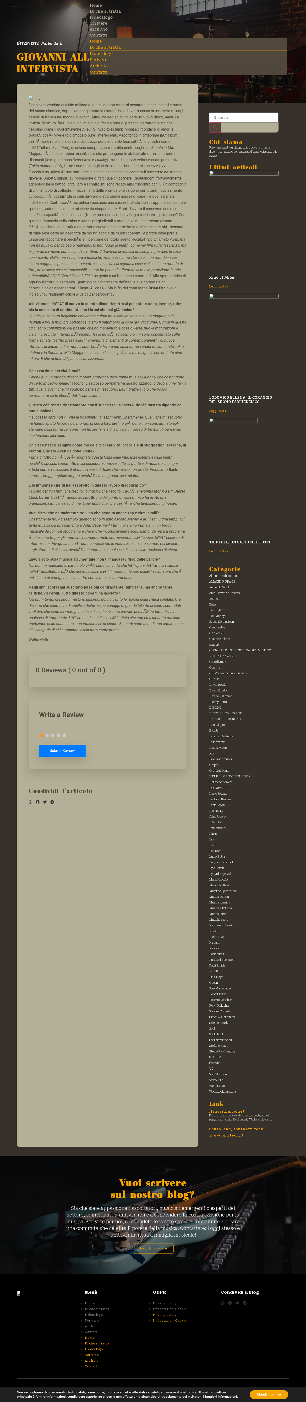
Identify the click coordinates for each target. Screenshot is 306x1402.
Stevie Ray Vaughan (222, 1051)
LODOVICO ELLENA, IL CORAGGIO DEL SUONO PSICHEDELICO (240, 399)
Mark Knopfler (219, 879)
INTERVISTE (218, 788)
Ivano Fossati (218, 793)
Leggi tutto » (218, 286)
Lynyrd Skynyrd (220, 874)
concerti (214, 644)
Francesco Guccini (221, 759)
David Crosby (218, 690)
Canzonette (217, 627)
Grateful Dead (219, 770)
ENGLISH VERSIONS (225, 719)
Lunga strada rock (221, 862)
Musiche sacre (218, 919)
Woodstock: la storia (222, 1091)
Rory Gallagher (219, 1005)
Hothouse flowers (220, 782)
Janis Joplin (217, 805)
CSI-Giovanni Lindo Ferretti (228, 673)
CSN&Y (214, 679)
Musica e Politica (220, 908)
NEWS (214, 931)
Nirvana (214, 942)
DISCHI (215, 707)
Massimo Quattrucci (223, 891)
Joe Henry (216, 811)
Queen (213, 982)
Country (214, 667)
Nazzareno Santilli (221, 925)
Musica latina (218, 914)
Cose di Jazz (217, 662)
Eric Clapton (217, 725)
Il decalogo (101, 17)
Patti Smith (217, 965)
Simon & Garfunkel (222, 1017)
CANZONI (216, 633)
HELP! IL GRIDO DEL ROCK (230, 776)
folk (211, 753)
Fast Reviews (218, 747)
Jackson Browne (220, 799)
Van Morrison (218, 1074)
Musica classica (219, 902)
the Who (214, 1063)
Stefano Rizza (218, 1045)
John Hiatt (216, 822)
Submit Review (62, 750)
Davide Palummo (220, 696)
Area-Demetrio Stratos (224, 593)
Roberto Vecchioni (221, 1000)
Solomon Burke (219, 1023)
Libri (212, 839)
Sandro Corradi (219, 1011)
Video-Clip (216, 1080)
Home (96, 5)
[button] (30, 802)
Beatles (214, 598)
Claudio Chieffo (219, 639)
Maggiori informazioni (220, 1397)
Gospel (213, 765)
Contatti (98, 35)
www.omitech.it (226, 1135)
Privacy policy (165, 1303)
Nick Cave (216, 937)
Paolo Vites (216, 954)
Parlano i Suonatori (222, 959)
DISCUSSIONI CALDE (225, 713)
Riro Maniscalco (220, 988)
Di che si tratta (105, 11)
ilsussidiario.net (227, 1111)
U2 (211, 1068)
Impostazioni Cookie (169, 1309)
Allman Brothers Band (224, 576)
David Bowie (217, 684)
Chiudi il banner (269, 1394)
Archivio (99, 29)
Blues (212, 604)
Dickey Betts (218, 702)
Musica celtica (219, 896)
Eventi (213, 730)
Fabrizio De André (221, 736)
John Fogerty (218, 816)
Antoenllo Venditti (221, 587)
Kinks (213, 833)
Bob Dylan (216, 610)
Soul (212, 1028)
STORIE (215, 1057)
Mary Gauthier (219, 885)
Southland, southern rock (236, 1128)
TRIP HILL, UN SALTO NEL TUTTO (240, 542)
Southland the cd (220, 1040)
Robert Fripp (217, 994)
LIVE (213, 845)
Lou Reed (215, 851)
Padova (214, 948)
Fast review (216, 742)
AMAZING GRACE (222, 581)
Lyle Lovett (216, 868)
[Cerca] (215, 127)
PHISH (214, 971)
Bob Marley (217, 616)
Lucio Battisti (218, 856)
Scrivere (98, 23)
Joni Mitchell (217, 828)
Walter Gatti (217, 1086)
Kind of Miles (222, 277)
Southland (216, 1034)
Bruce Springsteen (221, 621)
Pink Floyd (216, 977)
